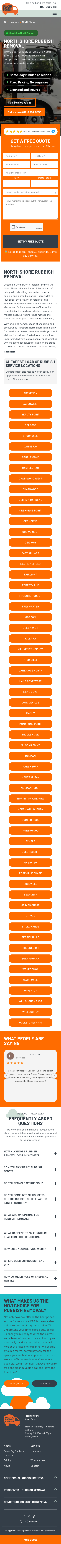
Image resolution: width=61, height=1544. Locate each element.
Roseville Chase (30, 873)
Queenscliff (30, 851)
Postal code (44, 177)
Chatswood (30, 489)
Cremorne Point (30, 510)
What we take (37, 1460)
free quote (16, 1383)
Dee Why (30, 542)
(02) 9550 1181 (48, 6)
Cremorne (30, 521)
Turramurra (30, 958)
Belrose (30, 425)
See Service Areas (19, 102)
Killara (30, 638)
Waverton (30, 990)
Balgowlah (30, 403)
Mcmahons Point (30, 723)
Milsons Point (30, 745)
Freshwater (30, 606)
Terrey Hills (30, 937)
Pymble (30, 841)
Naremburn (30, 766)
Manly (30, 713)
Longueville (30, 702)
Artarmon (30, 393)
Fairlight (30, 574)
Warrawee (30, 979)
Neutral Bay (30, 777)
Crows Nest (30, 531)
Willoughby (30, 1011)
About (7, 1445)
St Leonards (30, 926)
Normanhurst (30, 787)
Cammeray (31, 446)
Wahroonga (31, 969)
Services (35, 1445)
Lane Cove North (30, 670)
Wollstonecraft (31, 1022)
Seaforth (30, 894)
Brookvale (30, 435)
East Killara (30, 553)
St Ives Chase (30, 905)
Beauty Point (30, 414)
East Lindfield (30, 563)
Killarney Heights (30, 649)
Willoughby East (30, 1001)
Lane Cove (30, 691)
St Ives (30, 915)
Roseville (31, 883)
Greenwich (30, 627)
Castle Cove (30, 457)
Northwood (31, 830)
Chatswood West (30, 478)
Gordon (30, 617)
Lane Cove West (30, 681)
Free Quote (30, 1539)
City (16, 177)
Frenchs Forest (30, 595)
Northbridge (31, 819)
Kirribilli (30, 659)
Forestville (30, 585)
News (7, 1465)
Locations (13, 21)
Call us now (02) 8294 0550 (24, 112)
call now (45, 1383)
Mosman (30, 755)
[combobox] (30, 192)
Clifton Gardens (30, 499)
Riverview (31, 862)
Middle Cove (30, 734)
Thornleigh (31, 947)
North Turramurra (30, 798)
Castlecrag (30, 467)
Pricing (8, 1460)
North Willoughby (30, 809)
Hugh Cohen (35, 1054)
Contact (34, 1465)
